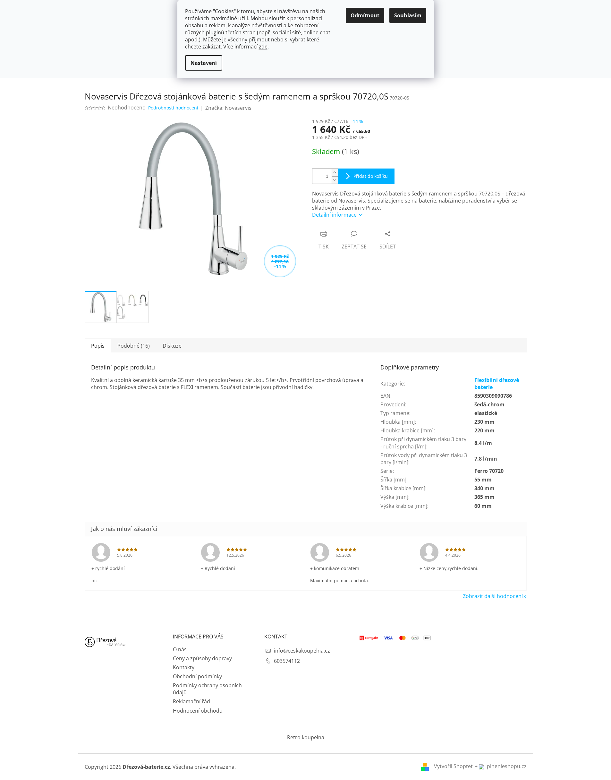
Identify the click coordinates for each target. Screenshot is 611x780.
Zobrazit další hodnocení (493, 596)
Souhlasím (407, 15)
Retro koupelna (305, 737)
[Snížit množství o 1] (335, 180)
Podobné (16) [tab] (133, 345)
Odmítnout (365, 15)
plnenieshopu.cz (506, 766)
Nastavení (204, 62)
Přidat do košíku (370, 176)
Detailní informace (334, 214)
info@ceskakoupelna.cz (302, 650)
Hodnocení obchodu (198, 710)
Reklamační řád (191, 701)
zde (263, 46)
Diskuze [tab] (172, 345)
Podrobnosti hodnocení (173, 108)
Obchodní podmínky (197, 676)
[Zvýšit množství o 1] (335, 172)
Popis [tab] (98, 345)
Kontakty (183, 667)
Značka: (228, 107)
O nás (180, 649)
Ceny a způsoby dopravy (202, 658)
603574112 (287, 660)
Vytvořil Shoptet (453, 766)
